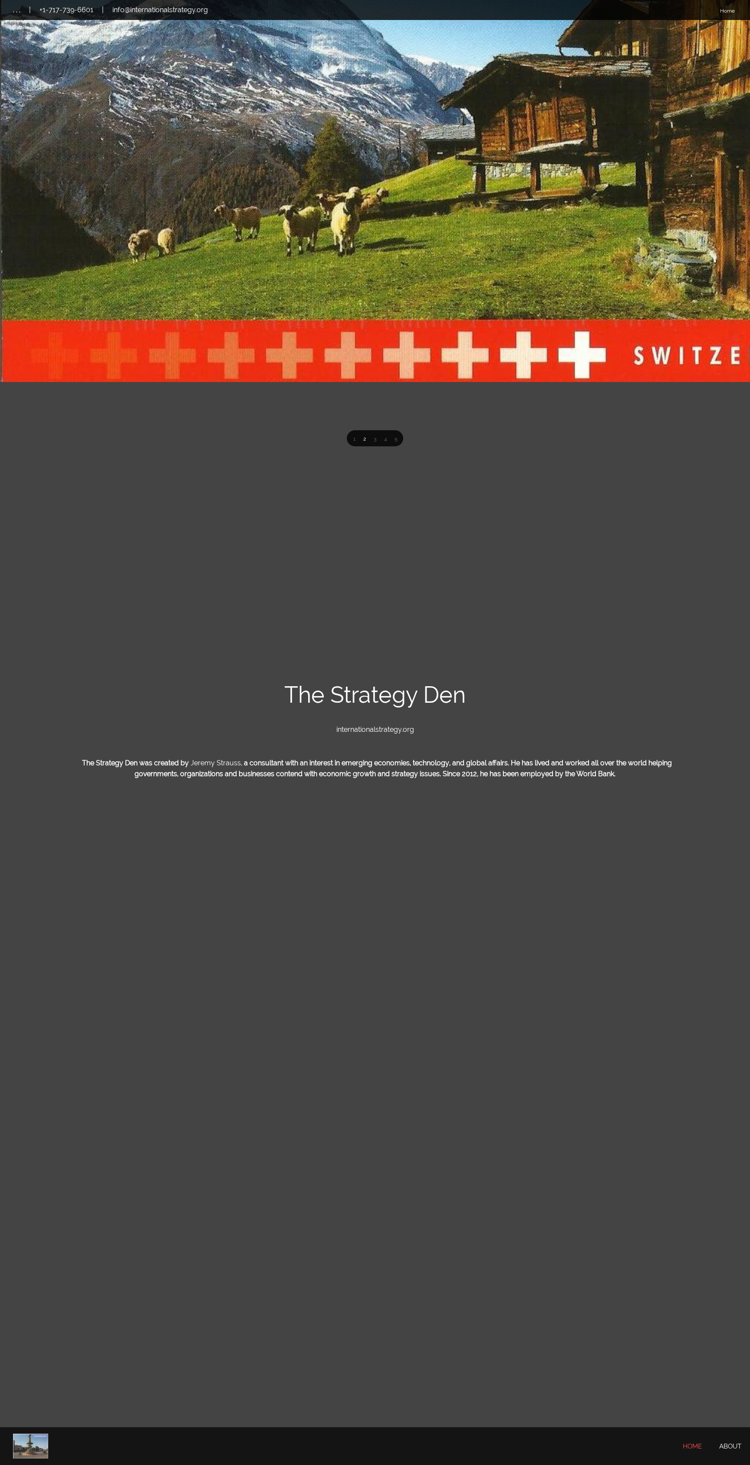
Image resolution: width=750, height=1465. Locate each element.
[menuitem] (692, 1446)
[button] (354, 439)
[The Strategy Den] (30, 1446)
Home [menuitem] (727, 11)
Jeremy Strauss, (217, 763)
